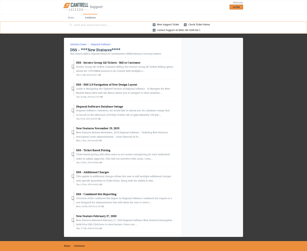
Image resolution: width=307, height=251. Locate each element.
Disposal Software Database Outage (99, 106)
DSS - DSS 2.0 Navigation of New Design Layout (106, 84)
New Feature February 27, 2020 (96, 216)
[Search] (71, 25)
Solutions (90, 17)
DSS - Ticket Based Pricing (93, 150)
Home (71, 17)
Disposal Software (101, 44)
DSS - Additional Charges (92, 172)
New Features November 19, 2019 (97, 128)
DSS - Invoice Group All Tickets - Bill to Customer (108, 62)
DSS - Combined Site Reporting (96, 194)
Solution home (78, 44)
